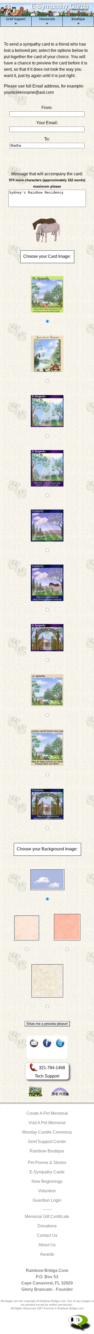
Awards (47, 1254)
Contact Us (47, 1235)
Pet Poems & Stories (47, 1162)
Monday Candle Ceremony (47, 1132)
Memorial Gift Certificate (47, 1216)
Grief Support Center (47, 1141)
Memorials (47, 21)
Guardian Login (47, 1200)
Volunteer (47, 1191)
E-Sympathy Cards (47, 1172)
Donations (47, 1226)
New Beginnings (47, 1181)
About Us (47, 1245)
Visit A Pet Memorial (47, 1122)
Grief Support (16, 21)
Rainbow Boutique (47, 1151)
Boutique (78, 21)
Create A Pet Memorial (47, 1113)
